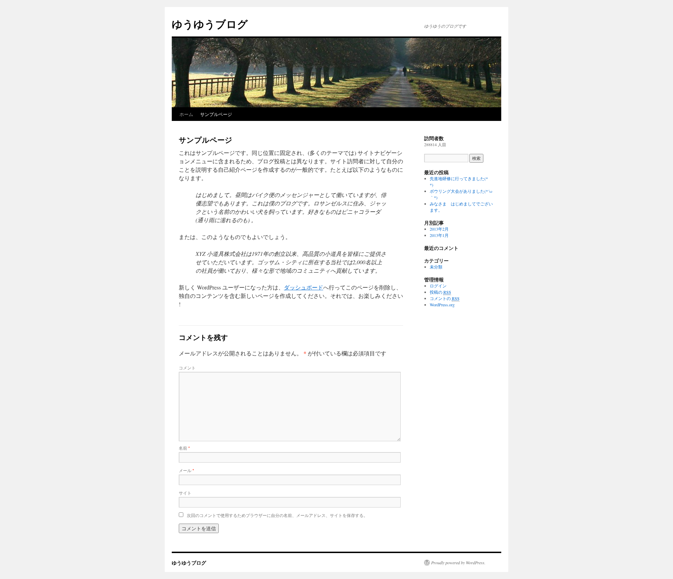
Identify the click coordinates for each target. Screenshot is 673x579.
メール (186, 470)
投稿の (440, 292)
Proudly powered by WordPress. (458, 562)
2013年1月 (439, 235)
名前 (184, 448)
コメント (187, 367)
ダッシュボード (303, 287)
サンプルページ (216, 114)
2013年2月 (439, 229)
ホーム (186, 114)
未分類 (436, 267)
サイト (185, 493)
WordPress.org (442, 304)
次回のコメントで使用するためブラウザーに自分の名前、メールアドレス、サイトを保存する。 (277, 515)
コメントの (445, 298)
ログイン (438, 285)
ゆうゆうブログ (210, 23)
